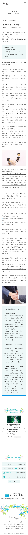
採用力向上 (12, 20)
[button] (25, 3)
